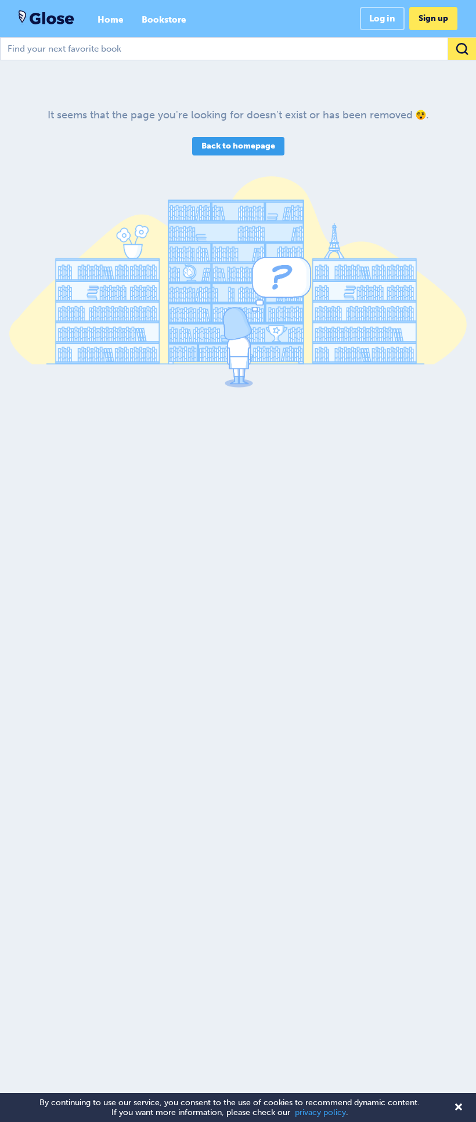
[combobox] (238, 48)
